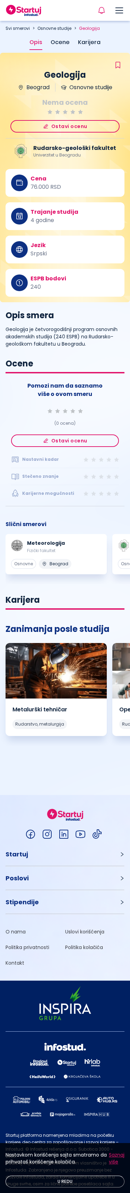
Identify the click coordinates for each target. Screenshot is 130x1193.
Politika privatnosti (27, 947)
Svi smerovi (18, 28)
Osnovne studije (54, 28)
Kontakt (15, 962)
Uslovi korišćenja (84, 931)
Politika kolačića (84, 947)
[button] (65, 854)
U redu (65, 1181)
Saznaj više (116, 1158)
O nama (16, 931)
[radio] (49, 112)
